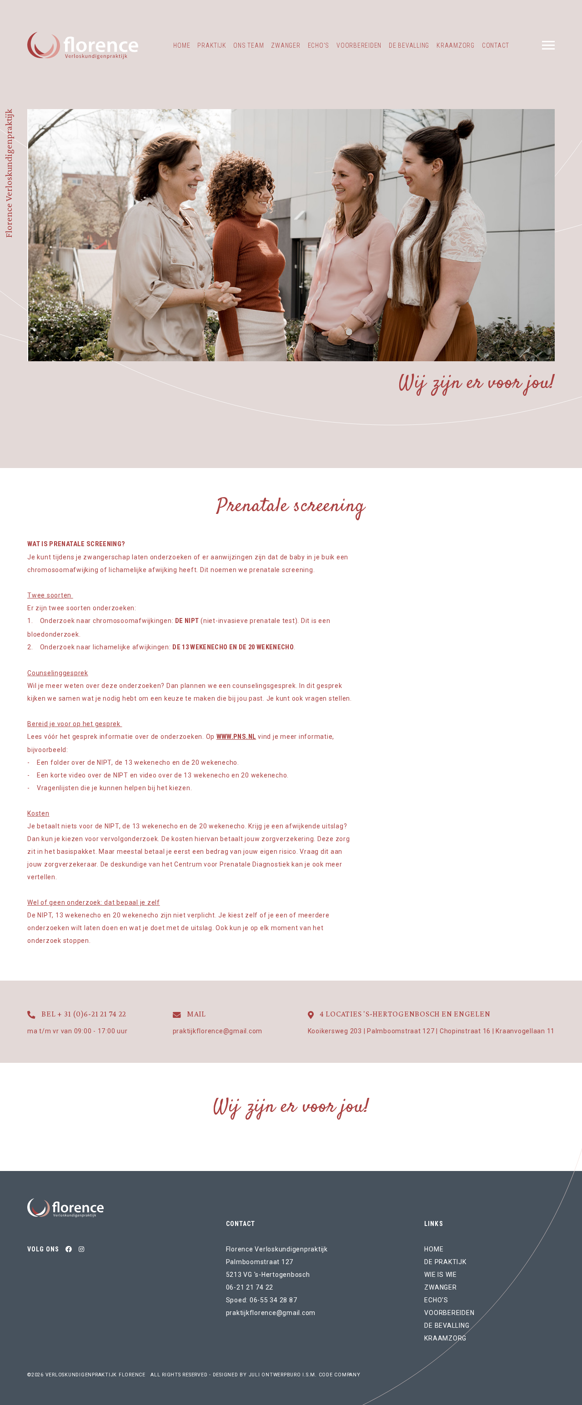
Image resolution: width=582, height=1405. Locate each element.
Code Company (340, 1375)
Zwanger (285, 45)
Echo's (319, 45)
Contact (495, 45)
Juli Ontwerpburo (275, 1375)
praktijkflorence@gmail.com (271, 1312)
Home (181, 45)
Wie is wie (440, 1274)
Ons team (248, 45)
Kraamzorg (455, 45)
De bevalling (409, 45)
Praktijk (211, 45)
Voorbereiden (358, 45)
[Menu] (548, 45)
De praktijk (445, 1261)
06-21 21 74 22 (250, 1287)
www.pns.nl (236, 736)
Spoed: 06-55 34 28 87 (261, 1300)
